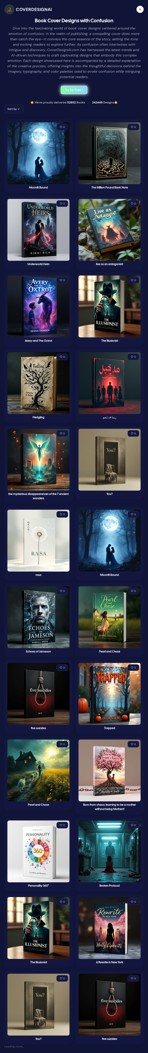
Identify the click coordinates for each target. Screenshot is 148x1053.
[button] (13, 109)
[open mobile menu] (140, 9)
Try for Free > (74, 90)
